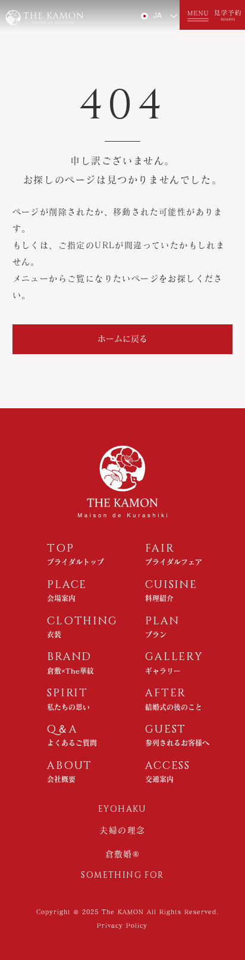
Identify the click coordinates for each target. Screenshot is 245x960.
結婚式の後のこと (173, 707)
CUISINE (171, 585)
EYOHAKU (122, 809)
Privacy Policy (122, 925)
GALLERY (174, 657)
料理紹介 (159, 598)
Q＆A (62, 730)
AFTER (165, 693)
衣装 (54, 634)
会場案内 (61, 598)
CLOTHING (82, 621)
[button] (196, 15)
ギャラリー (163, 670)
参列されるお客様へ (177, 742)
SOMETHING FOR (122, 875)
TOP (60, 549)
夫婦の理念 (122, 830)
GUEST (165, 730)
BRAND (69, 657)
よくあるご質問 (72, 742)
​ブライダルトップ (75, 561)
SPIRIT (67, 693)
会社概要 (61, 779)
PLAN (162, 621)
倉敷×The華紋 (70, 670)
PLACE (67, 585)
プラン (156, 634)
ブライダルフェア (173, 561)
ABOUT (69, 766)
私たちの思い (68, 707)
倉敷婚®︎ (122, 854)
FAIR (159, 549)
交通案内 (159, 779)
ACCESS (167, 766)
